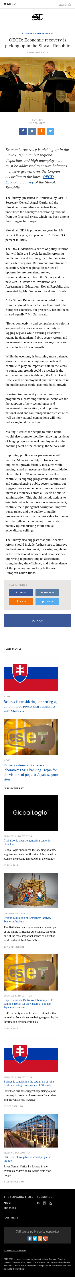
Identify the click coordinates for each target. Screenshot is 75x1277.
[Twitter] (50, 131)
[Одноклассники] (40, 1238)
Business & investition (37, 34)
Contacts (10, 1208)
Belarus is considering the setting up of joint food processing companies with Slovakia (31, 706)
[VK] (32, 131)
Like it (23, 593)
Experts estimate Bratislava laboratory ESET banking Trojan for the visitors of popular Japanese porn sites (29, 1003)
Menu (11, 4)
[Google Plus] (45, 1238)
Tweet (49, 602)
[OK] (41, 131)
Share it (49, 593)
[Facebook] (23, 131)
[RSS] (50, 1203)
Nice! (23, 602)
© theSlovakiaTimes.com (15, 1250)
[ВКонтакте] (29, 1238)
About (8, 1203)
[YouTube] (44, 1203)
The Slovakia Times (37, 17)
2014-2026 (8, 1259)
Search (63, 5)
